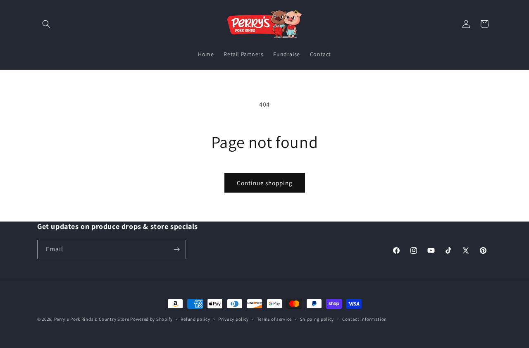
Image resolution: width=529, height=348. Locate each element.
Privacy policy (233, 319)
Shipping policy (317, 319)
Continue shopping (265, 183)
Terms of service (274, 319)
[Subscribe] (176, 249)
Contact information (364, 319)
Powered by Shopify (151, 319)
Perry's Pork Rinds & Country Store (91, 319)
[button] (46, 24)
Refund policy (195, 319)
